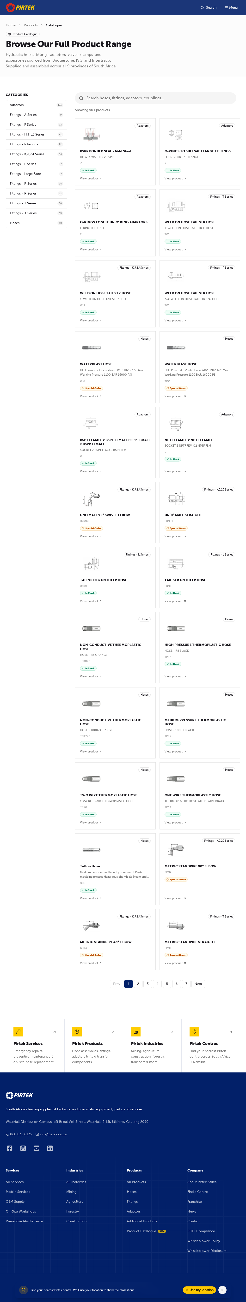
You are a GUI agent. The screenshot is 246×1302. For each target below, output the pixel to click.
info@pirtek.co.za (53, 1134)
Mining (71, 1192)
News (191, 1211)
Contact (193, 1221)
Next (198, 984)
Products (31, 25)
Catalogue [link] (54, 25)
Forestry (72, 1211)
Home (11, 25)
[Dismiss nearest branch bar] (222, 1290)
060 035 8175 (21, 1134)
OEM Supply (15, 1201)
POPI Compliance (201, 1231)
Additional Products (142, 1221)
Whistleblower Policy (203, 1241)
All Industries (76, 1182)
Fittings (132, 1201)
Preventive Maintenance (24, 1221)
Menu (233, 7)
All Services (15, 1182)
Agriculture (74, 1201)
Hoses (131, 1192)
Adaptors (134, 1211)
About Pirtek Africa (201, 1182)
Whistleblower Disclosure (207, 1251)
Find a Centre (197, 1192)
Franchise (194, 1201)
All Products (136, 1182)
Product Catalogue (145, 1231)
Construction (76, 1221)
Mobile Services (18, 1192)
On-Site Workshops (21, 1211)
